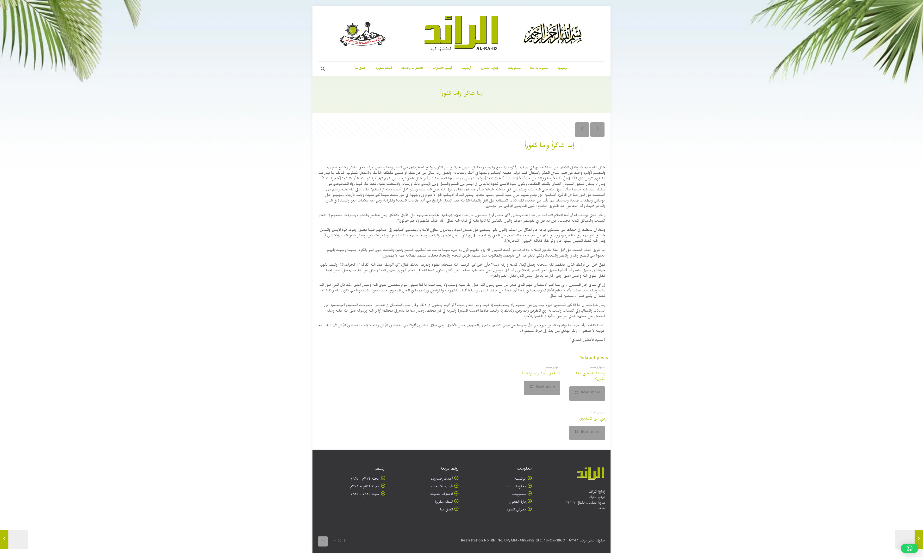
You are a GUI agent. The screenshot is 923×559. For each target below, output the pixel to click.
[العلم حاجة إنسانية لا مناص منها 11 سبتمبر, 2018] (14, 539)
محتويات (519, 495)
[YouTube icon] (334, 541)
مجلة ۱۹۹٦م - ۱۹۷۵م (365, 487)
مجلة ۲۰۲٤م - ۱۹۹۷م (365, 495)
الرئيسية (520, 479)
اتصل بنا (446, 510)
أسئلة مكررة (444, 502)
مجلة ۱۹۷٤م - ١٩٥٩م (365, 479)
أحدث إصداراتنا (441, 479)
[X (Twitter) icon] (339, 541)
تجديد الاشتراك (442, 487)
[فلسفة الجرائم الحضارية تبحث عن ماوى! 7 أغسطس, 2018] (909, 539)
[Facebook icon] (344, 541)
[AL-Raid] (461, 33)
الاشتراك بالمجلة (441, 495)
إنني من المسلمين (592, 419)
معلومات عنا (516, 487)
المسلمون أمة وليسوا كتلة (540, 374)
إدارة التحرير (517, 502)
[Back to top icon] (323, 541)
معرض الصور (516, 510)
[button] (909, 548)
